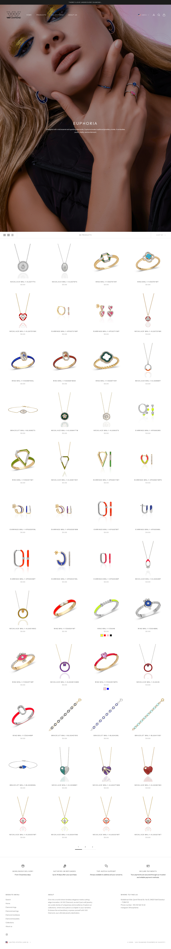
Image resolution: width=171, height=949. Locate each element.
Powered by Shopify (156, 942)
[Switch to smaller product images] (8, 235)
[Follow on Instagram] (7, 934)
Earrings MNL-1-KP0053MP (106, 579)
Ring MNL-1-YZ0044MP (23, 735)
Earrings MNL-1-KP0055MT (23, 579)
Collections (57, 15)
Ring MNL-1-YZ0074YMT (148, 282)
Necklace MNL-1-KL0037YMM (106, 785)
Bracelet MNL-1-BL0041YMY (148, 735)
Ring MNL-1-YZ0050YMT (64, 628)
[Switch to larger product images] (4, 235)
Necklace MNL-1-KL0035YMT (22, 834)
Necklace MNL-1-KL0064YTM (64, 430)
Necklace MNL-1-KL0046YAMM (64, 682)
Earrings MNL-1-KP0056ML (148, 529)
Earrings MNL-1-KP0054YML (64, 579)
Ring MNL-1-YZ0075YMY (106, 282)
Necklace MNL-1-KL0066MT (148, 381)
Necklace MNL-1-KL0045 (148, 682)
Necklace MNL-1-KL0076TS (64, 282)
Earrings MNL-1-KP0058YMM (64, 529)
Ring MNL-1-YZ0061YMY (23, 480)
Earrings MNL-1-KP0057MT (106, 529)
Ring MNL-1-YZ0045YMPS (106, 682)
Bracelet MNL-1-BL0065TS (22, 430)
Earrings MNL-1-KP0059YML (23, 529)
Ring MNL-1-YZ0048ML (148, 628)
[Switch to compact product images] (12, 235)
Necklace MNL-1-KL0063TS (106, 430)
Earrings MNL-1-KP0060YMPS (148, 480)
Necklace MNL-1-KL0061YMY (64, 480)
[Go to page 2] (92, 847)
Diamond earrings (12, 911)
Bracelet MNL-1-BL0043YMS (64, 735)
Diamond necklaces (13, 915)
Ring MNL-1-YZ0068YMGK (64, 381)
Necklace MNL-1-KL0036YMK (148, 785)
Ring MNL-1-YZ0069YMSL (23, 381)
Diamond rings (11, 907)
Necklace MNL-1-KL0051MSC (23, 628)
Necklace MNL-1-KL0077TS (22, 282)
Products (41, 15)
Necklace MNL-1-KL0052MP (148, 579)
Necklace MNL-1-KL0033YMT (106, 834)
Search (8, 900)
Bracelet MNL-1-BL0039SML (23, 785)
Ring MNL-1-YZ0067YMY (106, 381)
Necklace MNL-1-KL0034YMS (64, 834)
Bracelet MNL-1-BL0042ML (106, 735)
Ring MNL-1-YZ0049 (106, 628)
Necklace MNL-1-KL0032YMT (148, 834)
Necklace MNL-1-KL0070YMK (148, 331)
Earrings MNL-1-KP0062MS (148, 430)
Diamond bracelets (12, 919)
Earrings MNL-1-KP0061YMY (106, 480)
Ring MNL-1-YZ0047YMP (23, 682)
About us (72, 15)
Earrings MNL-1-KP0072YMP (64, 331)
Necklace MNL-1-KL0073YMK (23, 331)
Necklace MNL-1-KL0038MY (65, 785)
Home (29, 15)
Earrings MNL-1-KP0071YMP (106, 331)
